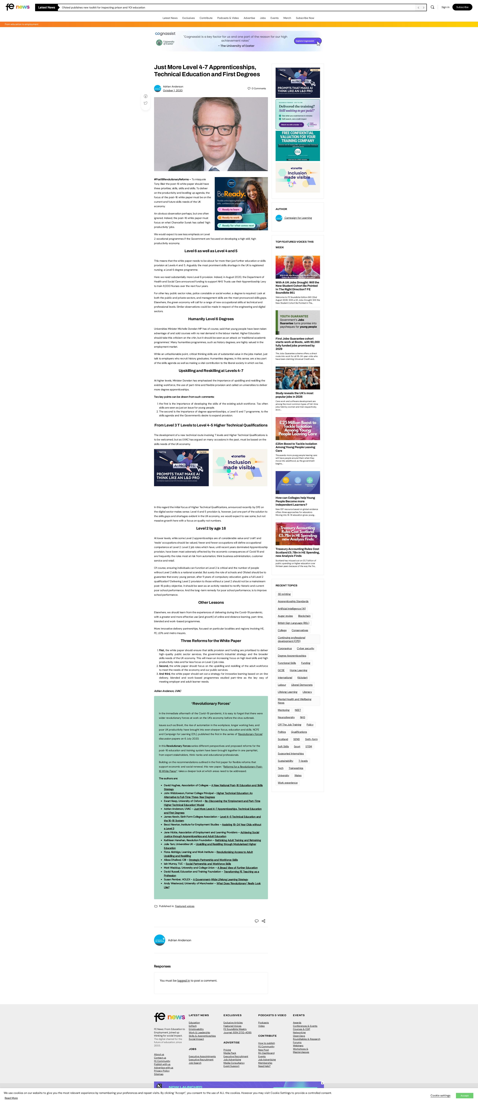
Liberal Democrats (302, 684)
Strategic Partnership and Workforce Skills (213, 859)
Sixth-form (311, 739)
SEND (296, 739)
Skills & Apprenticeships (202, 1035)
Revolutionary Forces (250, 734)
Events (275, 18)
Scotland (283, 739)
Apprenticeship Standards (293, 601)
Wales (298, 775)
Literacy (307, 692)
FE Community (162, 1061)
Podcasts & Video (228, 18)
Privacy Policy (162, 1070)
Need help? (264, 1066)
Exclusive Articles (233, 1022)
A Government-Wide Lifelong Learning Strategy (220, 879)
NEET (298, 710)
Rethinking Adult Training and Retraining (238, 840)
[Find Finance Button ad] (298, 114)
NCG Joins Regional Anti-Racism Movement (88, 7)
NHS (302, 717)
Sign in (445, 7)
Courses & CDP (301, 1029)
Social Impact (196, 1039)
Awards (297, 1022)
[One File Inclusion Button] (240, 484)
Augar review (285, 616)
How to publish (266, 1043)
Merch (287, 18)
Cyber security (305, 648)
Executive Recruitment (201, 1059)
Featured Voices (232, 1026)
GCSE (281, 670)
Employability (196, 1029)
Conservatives (300, 630)
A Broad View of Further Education (237, 867)
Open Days (299, 1035)
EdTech (193, 1026)
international (285, 677)
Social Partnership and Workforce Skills (208, 863)
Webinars (298, 1045)
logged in (183, 981)
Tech (280, 768)
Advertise (249, 18)
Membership (265, 1063)
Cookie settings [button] (440, 1095)
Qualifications (299, 732)
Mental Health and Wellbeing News (294, 700)
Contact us (160, 1057)
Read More (11, 1098)
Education (194, 1022)
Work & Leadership (199, 1032)
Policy (310, 724)
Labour (282, 684)
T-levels (303, 760)
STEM (308, 746)
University (283, 775)
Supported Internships (291, 753)
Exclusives (188, 18)
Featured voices (184, 906)
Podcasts (263, 1022)
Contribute (206, 18)
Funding (305, 663)
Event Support (231, 1066)
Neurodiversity (286, 717)
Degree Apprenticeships (292, 655)
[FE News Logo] (18, 7)
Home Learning (298, 670)
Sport (297, 746)
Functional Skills (287, 663)
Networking (299, 1032)
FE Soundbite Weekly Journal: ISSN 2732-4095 (238, 1031)
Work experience (287, 782)
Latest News (170, 18)
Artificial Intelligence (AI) (291, 608)
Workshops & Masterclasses (301, 1050)
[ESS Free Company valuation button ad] (298, 145)
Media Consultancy (234, 1063)
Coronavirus (285, 648)
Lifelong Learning (287, 692)
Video (261, 1026)
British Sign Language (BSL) (293, 623)
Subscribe (462, 7)
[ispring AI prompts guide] (181, 484)
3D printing (284, 594)
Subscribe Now (305, 18)
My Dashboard (266, 1053)
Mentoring (284, 710)
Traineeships (296, 768)
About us (159, 1054)
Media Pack (230, 1053)
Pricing (227, 1049)
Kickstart (302, 677)
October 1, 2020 (173, 90)
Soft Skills (283, 746)
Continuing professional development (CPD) (291, 639)
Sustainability (285, 760)
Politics (282, 732)
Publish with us (162, 1064)
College (282, 630)
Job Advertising (232, 1059)
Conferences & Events (305, 1026)
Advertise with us (163, 1067)
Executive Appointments (202, 1056)
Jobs (263, 18)
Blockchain (304, 616)
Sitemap (158, 1074)
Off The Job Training (289, 724)
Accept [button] (465, 1095)
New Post (263, 1049)
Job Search (195, 1063)
